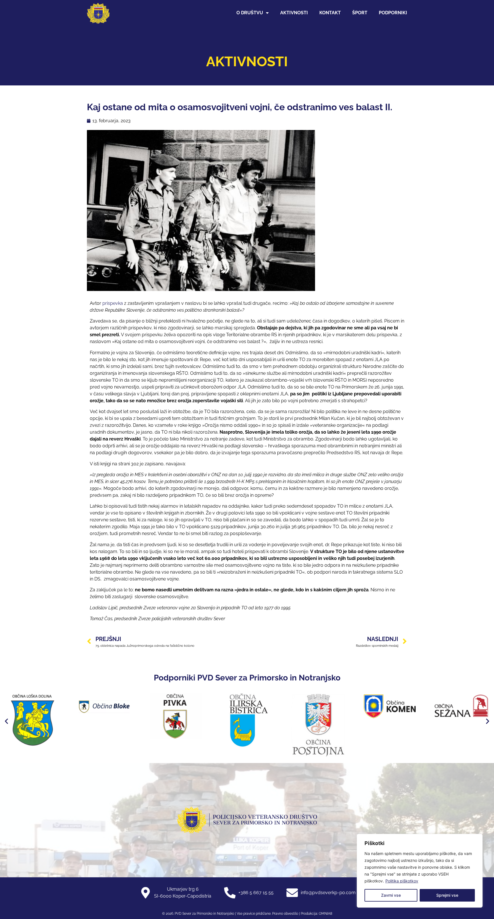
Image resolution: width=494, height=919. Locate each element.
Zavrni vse (391, 895)
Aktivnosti (294, 12)
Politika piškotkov (401, 880)
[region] (420, 871)
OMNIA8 (325, 914)
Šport (359, 12)
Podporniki (393, 12)
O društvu (249, 12)
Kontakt (330, 12)
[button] (6, 720)
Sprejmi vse (447, 895)
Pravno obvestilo (284, 914)
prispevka (112, 303)
